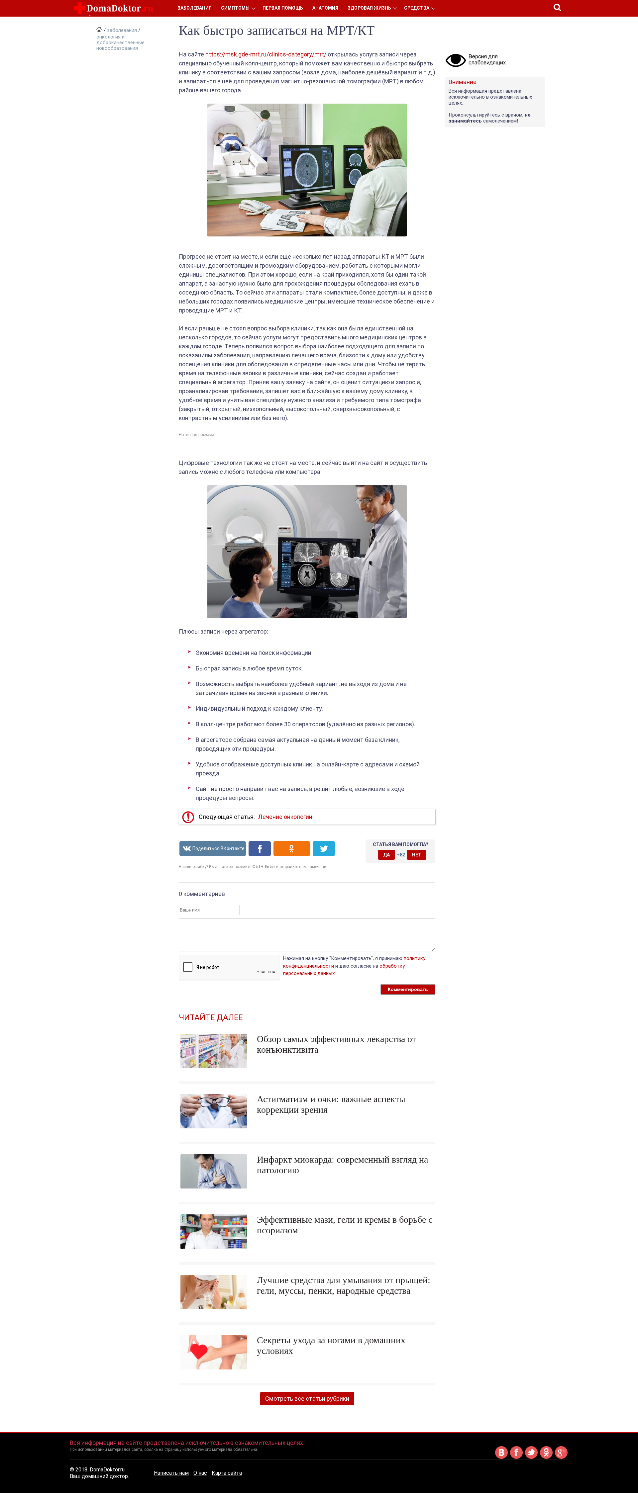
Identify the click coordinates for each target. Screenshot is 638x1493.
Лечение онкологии (285, 816)
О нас (200, 1473)
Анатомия (325, 8)
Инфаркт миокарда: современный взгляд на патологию (342, 1164)
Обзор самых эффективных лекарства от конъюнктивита (336, 1044)
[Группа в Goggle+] (561, 1457)
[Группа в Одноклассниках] (546, 1457)
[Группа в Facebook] (516, 1457)
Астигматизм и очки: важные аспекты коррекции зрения (331, 1104)
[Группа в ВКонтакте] (501, 1457)
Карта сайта (227, 1473)
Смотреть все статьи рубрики (307, 1398)
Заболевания (194, 8)
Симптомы (235, 8)
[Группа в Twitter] (531, 1457)
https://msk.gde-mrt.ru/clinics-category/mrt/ (265, 54)
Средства (416, 8)
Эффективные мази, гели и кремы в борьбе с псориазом (344, 1224)
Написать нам (171, 1473)
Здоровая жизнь (369, 8)
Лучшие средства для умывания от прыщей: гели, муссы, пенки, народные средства (343, 1285)
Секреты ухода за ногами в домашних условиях (331, 1345)
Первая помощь (283, 8)
